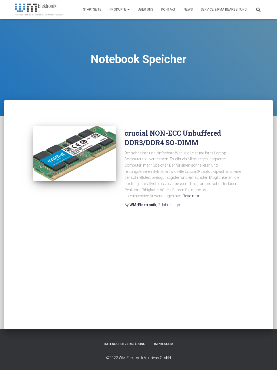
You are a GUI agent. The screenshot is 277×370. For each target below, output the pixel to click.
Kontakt (168, 9)
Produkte (118, 9)
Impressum (163, 344)
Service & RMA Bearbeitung (224, 9)
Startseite (92, 9)
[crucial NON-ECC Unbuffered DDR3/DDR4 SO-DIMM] (74, 153)
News (188, 9)
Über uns (145, 9)
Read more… (193, 196)
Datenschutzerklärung (124, 344)
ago (169, 205)
